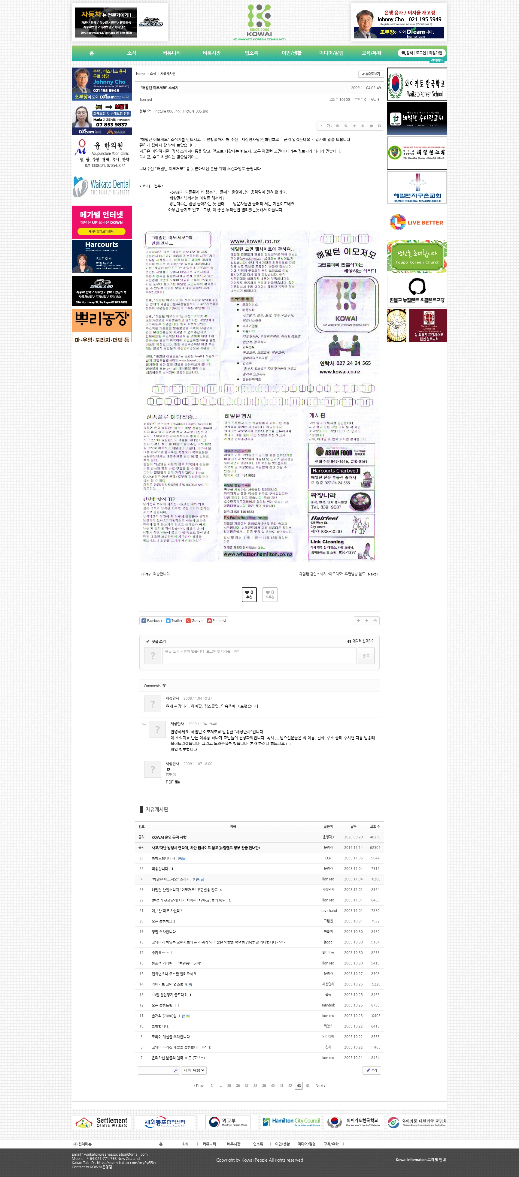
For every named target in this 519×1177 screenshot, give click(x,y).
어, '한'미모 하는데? (167, 911)
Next (320, 1086)
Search (175, 1070)
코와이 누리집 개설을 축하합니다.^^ (180, 1047)
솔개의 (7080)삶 (165, 1016)
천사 (328, 1047)
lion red (146, 99)
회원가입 (435, 53)
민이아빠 (328, 1037)
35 (229, 1086)
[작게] (346, 126)
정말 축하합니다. (164, 932)
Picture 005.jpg (195, 111)
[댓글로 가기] (371, 126)
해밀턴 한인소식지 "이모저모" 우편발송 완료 (185, 890)
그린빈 (328, 921)
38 (255, 1086)
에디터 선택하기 (363, 641)
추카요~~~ (161, 953)
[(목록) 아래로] (363, 126)
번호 (141, 826)
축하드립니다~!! (165, 858)
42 (290, 1086)
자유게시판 (157, 809)
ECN (328, 858)
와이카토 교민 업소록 (168, 984)
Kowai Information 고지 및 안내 (421, 1159)
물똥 (328, 995)
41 (281, 1086)
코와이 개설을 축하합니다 (171, 1037)
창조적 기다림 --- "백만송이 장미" (177, 963)
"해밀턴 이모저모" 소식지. (160, 88)
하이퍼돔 (328, 953)
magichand (328, 911)
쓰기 (374, 1070)
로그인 (421, 53)
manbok (328, 1005)
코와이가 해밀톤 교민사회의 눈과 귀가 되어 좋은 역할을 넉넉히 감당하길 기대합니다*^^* (218, 942)
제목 (233, 826)
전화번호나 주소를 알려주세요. (175, 974)
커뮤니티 (172, 53)
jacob (328, 942)
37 (246, 1086)
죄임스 (328, 1026)
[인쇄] (379, 126)
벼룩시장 (212, 53)
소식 (131, 53)
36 (238, 1086)
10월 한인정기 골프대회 (170, 995)
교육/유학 (371, 53)
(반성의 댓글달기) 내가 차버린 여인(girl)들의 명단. (190, 900)
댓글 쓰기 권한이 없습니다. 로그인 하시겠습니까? (202, 651)
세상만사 (172, 698)
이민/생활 (292, 53)
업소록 (251, 53)
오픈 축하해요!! (163, 921)
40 (273, 1086)
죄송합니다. (161, 869)
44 (307, 1086)
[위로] (354, 126)
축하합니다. (160, 1026)
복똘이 (328, 932)
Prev (199, 1086)
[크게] (337, 126)
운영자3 (328, 837)
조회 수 (375, 826)
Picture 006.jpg (167, 111)
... (220, 1086)
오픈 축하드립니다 (165, 1005)
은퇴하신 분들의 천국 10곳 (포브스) (178, 1058)
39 (264, 1086)
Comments (155, 686)
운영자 (328, 848)
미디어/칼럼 (331, 53)
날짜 (354, 826)
